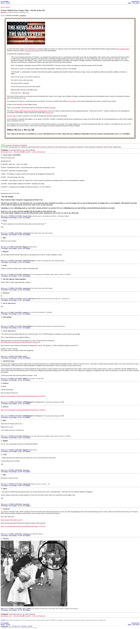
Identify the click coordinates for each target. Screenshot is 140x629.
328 (2, 312)
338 (2, 504)
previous (6, 152)
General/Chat (135, 1)
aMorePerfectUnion (28, 260)
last (44, 152)
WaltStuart (26, 274)
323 (2, 247)
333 (2, 416)
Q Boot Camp (11, 116)
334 (2, 436)
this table (52, 107)
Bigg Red (25, 247)
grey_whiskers (27, 608)
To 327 (20, 314)
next (41, 152)
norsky (25, 356)
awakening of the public (32, 50)
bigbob (25, 378)
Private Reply (13, 217)
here (21, 104)
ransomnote (26, 534)
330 (2, 356)
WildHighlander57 (28, 402)
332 (2, 402)
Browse (3, 3)
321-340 (21, 152)
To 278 (20, 610)
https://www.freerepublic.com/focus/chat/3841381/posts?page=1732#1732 (23, 410)
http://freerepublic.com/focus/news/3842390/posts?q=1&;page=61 (20, 342)
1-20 (10, 152)
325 (2, 274)
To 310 (20, 217)
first (2, 152)
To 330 (20, 471)
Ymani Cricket (27, 216)
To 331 (20, 505)
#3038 (27, 93)
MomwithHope (27, 326)
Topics (129, 3)
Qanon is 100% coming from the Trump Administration (30, 111)
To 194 (20, 290)
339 (2, 534)
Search (8, 3)
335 (2, 450)
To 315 (20, 262)
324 (2, 260)
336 (2, 470)
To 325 (20, 300)
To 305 (20, 451)
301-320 (16, 152)
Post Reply (5, 217)
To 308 (20, 358)
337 (2, 484)
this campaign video (123, 49)
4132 (2, 511)
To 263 (20, 248)
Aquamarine (26, 484)
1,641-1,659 (36, 152)
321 (2, 216)
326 (2, 288)
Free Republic (5, 1)
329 (2, 326)
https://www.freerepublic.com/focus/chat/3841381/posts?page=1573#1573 (23, 396)
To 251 (20, 403)
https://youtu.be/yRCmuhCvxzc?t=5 (11, 520)
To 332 (20, 417)
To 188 (20, 234)
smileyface (26, 312)
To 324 (20, 380)
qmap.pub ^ (4, 12)
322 (2, 233)
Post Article (136, 3)
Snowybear (26, 470)
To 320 (20, 535)
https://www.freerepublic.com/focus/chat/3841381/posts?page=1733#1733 (23, 526)
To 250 (20, 276)
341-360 (27, 152)
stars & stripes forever (29, 298)
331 (2, 378)
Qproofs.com (49, 112)
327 (2, 298)
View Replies (26, 217)
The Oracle (72, 101)
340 (2, 608)
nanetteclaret (27, 233)
